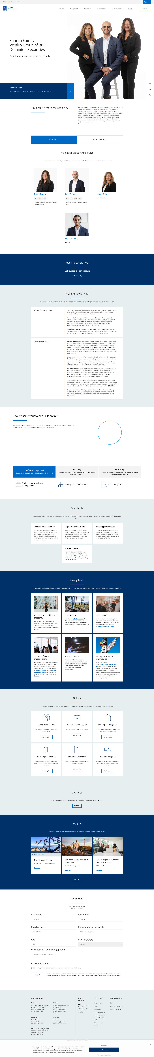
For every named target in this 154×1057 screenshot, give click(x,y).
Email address (38, 927)
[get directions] (77, 994)
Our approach (74, 9)
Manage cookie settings (104, 1052)
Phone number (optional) (91, 927)
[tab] (34, 471)
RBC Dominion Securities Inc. (11, 2)
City (33, 940)
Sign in (111, 1031)
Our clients (87, 9)
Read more (77, 805)
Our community (101, 9)
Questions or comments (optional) (48, 950)
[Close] (151, 1041)
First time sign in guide (116, 1034)
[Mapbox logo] (35, 1009)
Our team (61, 9)
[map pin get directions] (77, 994)
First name (36, 915)
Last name (83, 915)
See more (77, 879)
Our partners (99, 139)
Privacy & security (99, 1031)
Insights (130, 9)
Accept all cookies (104, 1047)
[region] (77, 996)
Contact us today (77, 276)
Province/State (85, 940)
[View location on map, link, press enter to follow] (77, 996)
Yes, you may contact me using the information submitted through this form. (59, 968)
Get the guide (46, 737)
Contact (145, 9)
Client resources (117, 9)
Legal (95, 1034)
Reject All (104, 1043)
